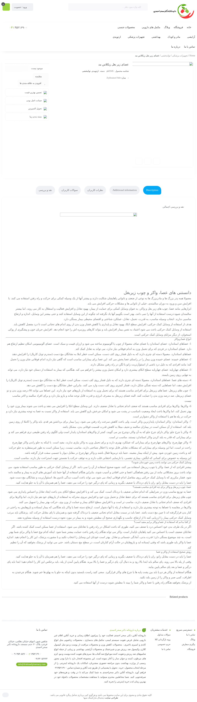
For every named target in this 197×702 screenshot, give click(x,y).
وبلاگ (192, 639)
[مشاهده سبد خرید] (6, 7)
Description (152, 190)
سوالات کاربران (69, 190)
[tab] (152, 190)
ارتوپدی (95, 71)
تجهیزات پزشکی (180, 55)
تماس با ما (190, 634)
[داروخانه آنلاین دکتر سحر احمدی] (173, 11)
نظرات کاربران (95, 190)
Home (192, 55)
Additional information (125, 190)
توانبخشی (165, 55)
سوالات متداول (163, 634)
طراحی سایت (111, 697)
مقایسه (38, 76)
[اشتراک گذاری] (147, 161)
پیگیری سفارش (188, 644)
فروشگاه (191, 649)
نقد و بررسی (45, 190)
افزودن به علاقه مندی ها (30, 83)
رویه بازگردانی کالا (162, 639)
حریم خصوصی (164, 644)
